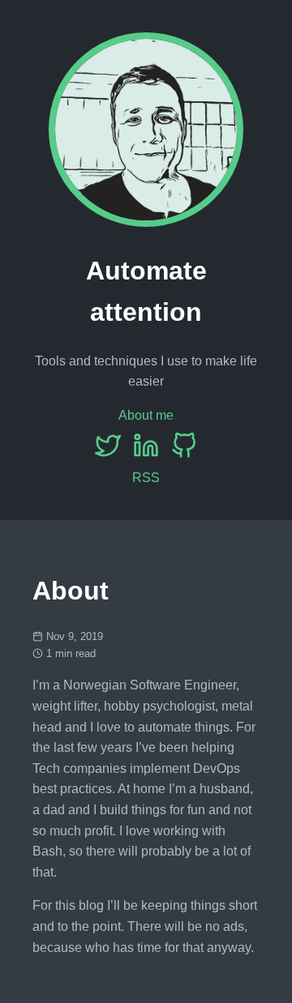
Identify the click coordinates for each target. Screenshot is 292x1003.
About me (146, 415)
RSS (146, 477)
